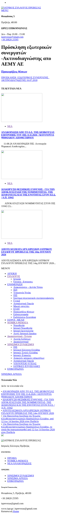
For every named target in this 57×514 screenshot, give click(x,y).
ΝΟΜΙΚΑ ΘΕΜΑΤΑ (17, 322)
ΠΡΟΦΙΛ (12, 458)
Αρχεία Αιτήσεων (22, 339)
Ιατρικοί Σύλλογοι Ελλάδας (26, 350)
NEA (9, 126)
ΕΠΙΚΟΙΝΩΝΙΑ (15, 369)
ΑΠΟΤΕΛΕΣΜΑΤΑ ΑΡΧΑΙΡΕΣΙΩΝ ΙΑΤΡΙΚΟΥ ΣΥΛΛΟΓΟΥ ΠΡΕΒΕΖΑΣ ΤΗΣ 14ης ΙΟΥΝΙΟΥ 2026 (26, 252)
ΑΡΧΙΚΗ (12, 273)
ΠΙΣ (15, 295)
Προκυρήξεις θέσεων (14, 71)
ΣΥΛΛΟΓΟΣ (13, 276)
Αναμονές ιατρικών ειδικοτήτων (28, 358)
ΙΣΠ (15, 290)
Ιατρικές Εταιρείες (22, 355)
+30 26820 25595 (9, 39)
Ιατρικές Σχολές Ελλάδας (25, 352)
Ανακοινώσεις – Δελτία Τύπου (28, 287)
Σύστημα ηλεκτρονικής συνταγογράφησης (33, 298)
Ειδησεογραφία (20, 314)
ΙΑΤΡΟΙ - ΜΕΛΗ (15, 320)
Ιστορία (17, 279)
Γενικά (16, 300)
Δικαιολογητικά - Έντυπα (19, 336)
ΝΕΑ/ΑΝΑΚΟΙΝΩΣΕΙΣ (19, 463)
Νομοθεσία (18, 325)
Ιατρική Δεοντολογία (23, 330)
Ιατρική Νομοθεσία (22, 328)
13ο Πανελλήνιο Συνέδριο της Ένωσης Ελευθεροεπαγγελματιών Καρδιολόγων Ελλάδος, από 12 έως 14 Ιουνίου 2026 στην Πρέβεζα (27, 419)
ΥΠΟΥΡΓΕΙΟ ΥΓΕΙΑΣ (24, 363)
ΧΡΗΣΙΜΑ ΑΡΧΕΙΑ (11, 374)
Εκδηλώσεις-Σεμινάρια (24, 317)
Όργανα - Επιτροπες (23, 281)
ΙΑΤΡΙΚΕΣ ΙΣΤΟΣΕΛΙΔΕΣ (26, 366)
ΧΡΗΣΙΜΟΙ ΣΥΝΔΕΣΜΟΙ (20, 344)
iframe (16, 511)
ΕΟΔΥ (16, 309)
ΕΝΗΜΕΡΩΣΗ (14, 284)
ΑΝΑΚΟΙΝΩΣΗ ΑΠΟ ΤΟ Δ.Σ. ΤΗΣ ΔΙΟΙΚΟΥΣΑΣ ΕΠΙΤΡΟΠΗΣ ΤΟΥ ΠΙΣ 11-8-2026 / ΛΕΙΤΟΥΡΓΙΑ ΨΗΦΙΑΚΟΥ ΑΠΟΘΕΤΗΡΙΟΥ (27, 135)
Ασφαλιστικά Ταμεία (23, 303)
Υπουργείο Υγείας (22, 292)
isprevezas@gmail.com (12, 37)
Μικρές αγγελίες (21, 306)
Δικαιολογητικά (20, 341)
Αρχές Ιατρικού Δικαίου (24, 333)
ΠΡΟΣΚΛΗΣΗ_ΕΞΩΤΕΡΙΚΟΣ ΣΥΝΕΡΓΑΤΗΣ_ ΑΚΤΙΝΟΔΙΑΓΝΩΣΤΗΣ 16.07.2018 (25, 79)
